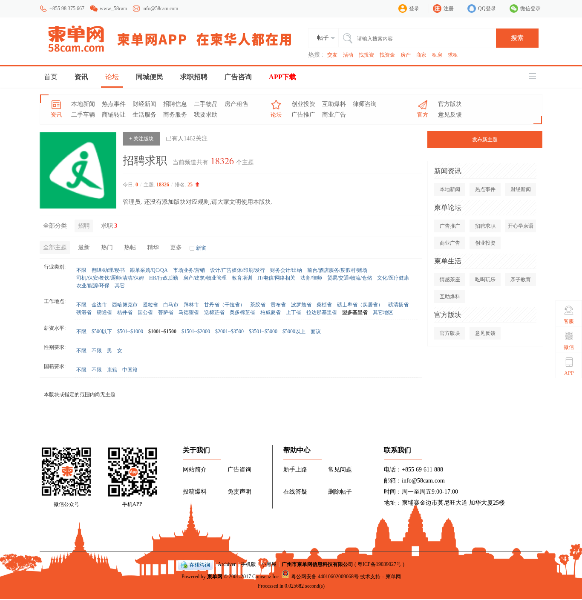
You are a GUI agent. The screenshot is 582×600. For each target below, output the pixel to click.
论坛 (112, 76)
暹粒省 (150, 305)
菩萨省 (165, 312)
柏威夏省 (270, 312)
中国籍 (130, 370)
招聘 (84, 226)
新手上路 (295, 469)
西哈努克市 (125, 305)
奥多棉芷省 (242, 312)
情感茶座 (450, 280)
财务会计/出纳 (286, 270)
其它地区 (383, 312)
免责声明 (239, 492)
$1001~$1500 (162, 331)
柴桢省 (324, 305)
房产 (405, 55)
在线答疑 (295, 492)
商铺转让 (114, 114)
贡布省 (278, 305)
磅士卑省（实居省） (360, 305)
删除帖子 (340, 492)
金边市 (99, 305)
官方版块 (450, 104)
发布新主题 (485, 140)
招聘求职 (485, 226)
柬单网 (214, 577)
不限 (81, 270)
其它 (120, 286)
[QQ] (195, 564)
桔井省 (125, 312)
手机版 (248, 564)
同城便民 (149, 76)
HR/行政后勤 (163, 278)
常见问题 (340, 469)
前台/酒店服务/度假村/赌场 (337, 270)
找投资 (366, 55)
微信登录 (530, 8)
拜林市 (191, 305)
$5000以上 (293, 331)
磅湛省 (84, 312)
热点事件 (114, 104)
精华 (153, 247)
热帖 (130, 247)
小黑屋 (269, 564)
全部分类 (55, 226)
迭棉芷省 (214, 312)
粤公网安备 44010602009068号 (325, 577)
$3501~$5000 (263, 331)
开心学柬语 (520, 226)
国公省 (145, 312)
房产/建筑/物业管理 (205, 278)
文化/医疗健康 (393, 278)
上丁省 (293, 312)
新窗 (201, 248)
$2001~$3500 (229, 331)
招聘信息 (175, 104)
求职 (109, 226)
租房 (437, 55)
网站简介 (195, 469)
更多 (176, 247)
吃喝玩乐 (485, 280)
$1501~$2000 (196, 331)
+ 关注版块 (141, 139)
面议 (316, 331)
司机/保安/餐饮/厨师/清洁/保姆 (110, 278)
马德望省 (189, 312)
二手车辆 (83, 114)
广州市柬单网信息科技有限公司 (317, 564)
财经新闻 (144, 104)
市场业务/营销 (189, 270)
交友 (332, 55)
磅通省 (104, 312)
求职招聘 (193, 76)
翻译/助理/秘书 (108, 270)
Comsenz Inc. (266, 577)
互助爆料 (334, 104)
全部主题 (55, 247)
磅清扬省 (398, 305)
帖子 (323, 37)
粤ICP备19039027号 (379, 564)
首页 (51, 76)
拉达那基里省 (321, 312)
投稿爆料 (195, 492)
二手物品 (206, 104)
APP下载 (282, 76)
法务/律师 (311, 278)
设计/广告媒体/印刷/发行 (237, 270)
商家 (421, 55)
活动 (348, 55)
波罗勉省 (301, 305)
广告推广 (303, 114)
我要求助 (206, 114)
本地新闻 (83, 104)
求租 (453, 55)
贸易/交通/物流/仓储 (349, 278)
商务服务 (175, 114)
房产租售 (236, 104)
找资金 (387, 55)
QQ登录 (487, 8)
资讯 (81, 76)
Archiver (227, 564)
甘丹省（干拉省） (224, 305)
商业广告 (334, 114)
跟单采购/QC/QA (149, 270)
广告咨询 (238, 76)
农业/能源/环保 (92, 286)
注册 (449, 8)
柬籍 (112, 370)
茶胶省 (257, 305)
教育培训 (242, 278)
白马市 (171, 305)
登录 (414, 8)
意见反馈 (450, 114)
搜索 (517, 37)
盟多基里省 (355, 312)
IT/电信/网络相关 (276, 278)
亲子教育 (520, 280)
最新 (84, 247)
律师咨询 (365, 104)
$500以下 (102, 331)
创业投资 (303, 104)
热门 (107, 247)
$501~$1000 (130, 331)
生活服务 (144, 114)
